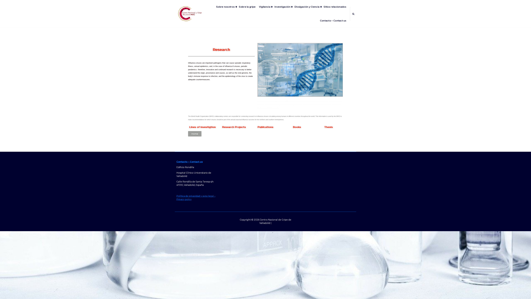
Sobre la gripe (247, 7)
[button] (194, 133)
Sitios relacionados (335, 7)
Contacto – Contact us (333, 20)
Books (297, 127)
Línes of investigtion (202, 127)
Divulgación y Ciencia (307, 7)
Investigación (282, 7)
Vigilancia (264, 7)
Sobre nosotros (225, 7)
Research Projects (234, 127)
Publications (265, 127)
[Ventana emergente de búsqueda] (353, 14)
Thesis (328, 127)
